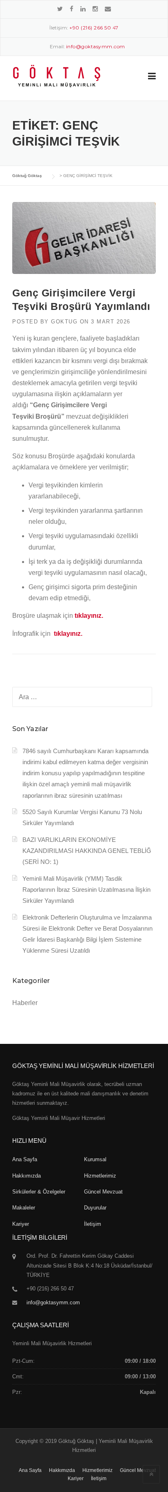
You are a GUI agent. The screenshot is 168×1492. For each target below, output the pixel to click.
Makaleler (23, 1208)
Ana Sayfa (24, 1159)
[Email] (108, 9)
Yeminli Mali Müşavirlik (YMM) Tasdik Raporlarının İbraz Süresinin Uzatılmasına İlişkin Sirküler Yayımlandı (86, 889)
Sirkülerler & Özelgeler (38, 1192)
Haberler (25, 1002)
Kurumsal (95, 1159)
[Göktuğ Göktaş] (56, 75)
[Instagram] (95, 9)
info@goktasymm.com (53, 1302)
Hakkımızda (26, 1176)
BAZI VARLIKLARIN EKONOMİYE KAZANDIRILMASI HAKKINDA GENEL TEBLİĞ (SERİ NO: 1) (86, 850)
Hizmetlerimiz (100, 1176)
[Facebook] (71, 9)
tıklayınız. (89, 615)
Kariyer (20, 1224)
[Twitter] (60, 9)
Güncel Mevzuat (103, 1192)
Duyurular (95, 1208)
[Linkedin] (83, 9)
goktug (64, 322)
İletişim (92, 1224)
